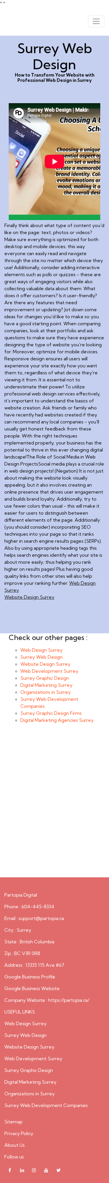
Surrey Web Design (41, 657)
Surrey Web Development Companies (46, 1105)
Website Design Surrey (29, 597)
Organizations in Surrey (45, 692)
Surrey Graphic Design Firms (51, 713)
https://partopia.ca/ (68, 1000)
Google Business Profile (29, 977)
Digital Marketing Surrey (46, 685)
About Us (14, 1145)
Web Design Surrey (41, 650)
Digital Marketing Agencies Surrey (57, 720)
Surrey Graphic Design (44, 678)
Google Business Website (32, 988)
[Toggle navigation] (96, 21)
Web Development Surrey (49, 671)
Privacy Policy (18, 1133)
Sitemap (13, 1122)
